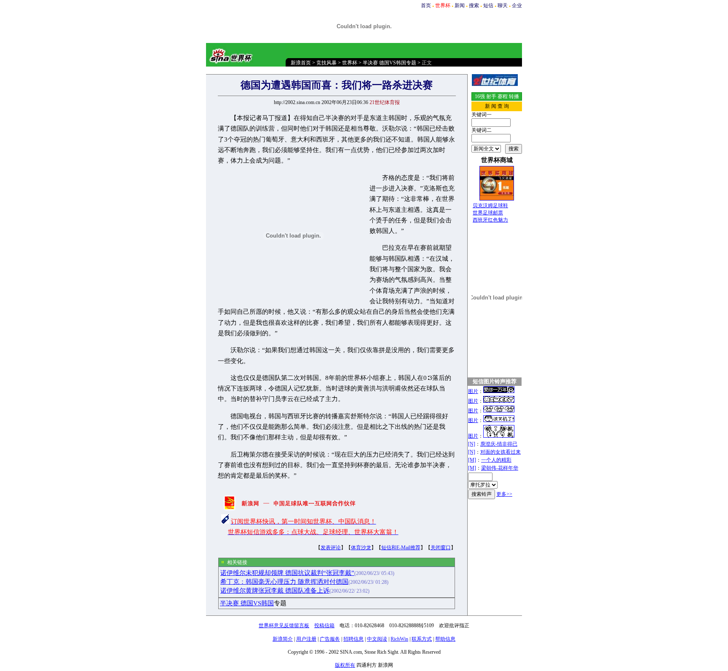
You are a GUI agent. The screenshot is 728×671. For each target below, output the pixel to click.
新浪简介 (283, 639)
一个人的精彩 (496, 460)
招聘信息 (353, 639)
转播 (514, 96)
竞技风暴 (326, 63)
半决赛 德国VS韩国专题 (389, 63)
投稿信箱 (324, 625)
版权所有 (345, 665)
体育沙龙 (361, 548)
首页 (426, 5)
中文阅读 (377, 639)
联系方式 (422, 639)
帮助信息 (445, 639)
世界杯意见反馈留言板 (284, 625)
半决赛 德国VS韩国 (247, 603)
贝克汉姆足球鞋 (490, 206)
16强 (480, 96)
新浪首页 (301, 63)
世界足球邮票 (488, 213)
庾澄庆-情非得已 (498, 444)
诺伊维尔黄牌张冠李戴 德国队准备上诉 (274, 590)
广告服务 (330, 639)
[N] (471, 444)
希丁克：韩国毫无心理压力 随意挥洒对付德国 (284, 581)
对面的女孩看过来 (500, 452)
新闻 (460, 5)
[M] (472, 460)
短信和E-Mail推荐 (400, 548)
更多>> (504, 494)
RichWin (399, 639)
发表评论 (331, 548)
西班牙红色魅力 (490, 220)
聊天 (503, 5)
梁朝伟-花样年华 (499, 468)
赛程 (503, 96)
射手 (491, 96)
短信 (488, 5)
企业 (517, 5)
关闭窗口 (441, 548)
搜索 (474, 5)
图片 (473, 391)
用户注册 (306, 639)
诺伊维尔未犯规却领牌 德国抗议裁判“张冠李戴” (287, 572)
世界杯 (349, 63)
